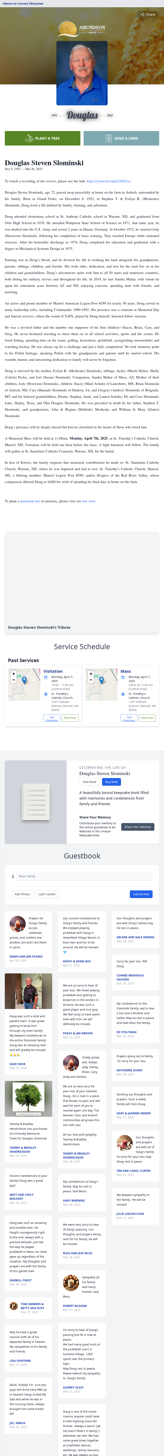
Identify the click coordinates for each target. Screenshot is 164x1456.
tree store (88, 500)
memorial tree (30, 500)
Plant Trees (70, 718)
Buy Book (111, 782)
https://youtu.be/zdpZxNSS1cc (109, 180)
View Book (89, 782)
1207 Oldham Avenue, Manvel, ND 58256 (65, 706)
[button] (24, 680)
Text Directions (52, 719)
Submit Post (141, 894)
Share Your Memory (138, 827)
